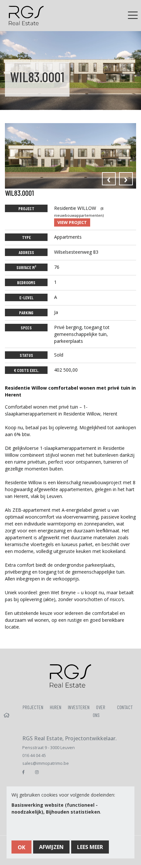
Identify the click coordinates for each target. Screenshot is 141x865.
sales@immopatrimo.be (45, 763)
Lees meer (90, 847)
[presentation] (109, 178)
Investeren (79, 707)
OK (21, 847)
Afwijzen (51, 847)
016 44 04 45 (34, 755)
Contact (125, 707)
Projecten (33, 707)
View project (72, 222)
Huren (55, 707)
